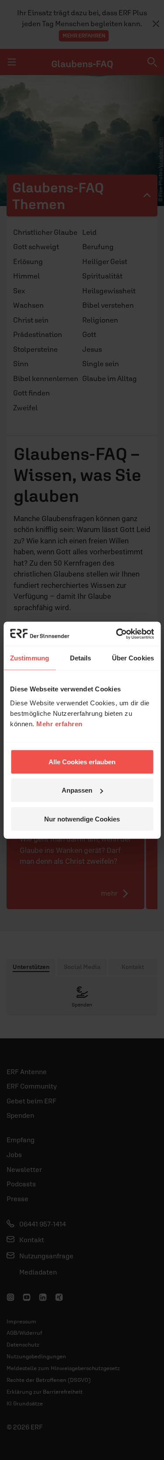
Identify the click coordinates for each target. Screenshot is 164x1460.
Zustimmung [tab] (29, 658)
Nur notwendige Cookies (82, 818)
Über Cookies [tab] (133, 658)
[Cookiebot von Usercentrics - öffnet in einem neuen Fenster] (117, 633)
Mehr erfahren (59, 723)
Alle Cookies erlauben (82, 761)
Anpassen (77, 790)
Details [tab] (80, 658)
